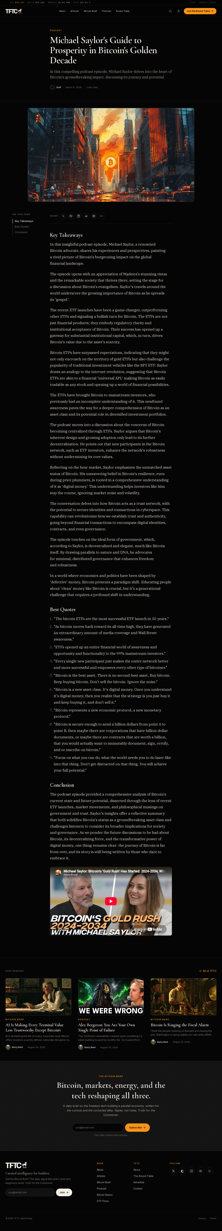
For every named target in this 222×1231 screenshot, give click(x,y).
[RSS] (209, 1171)
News (62, 11)
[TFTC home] (14, 11)
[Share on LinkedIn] (78, 216)
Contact (137, 1188)
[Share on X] (63, 216)
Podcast (106, 11)
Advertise (138, 1182)
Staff (58, 87)
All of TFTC (209, 970)
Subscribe (135, 1127)
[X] (173, 1171)
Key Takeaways (24, 220)
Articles (74, 11)
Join (62, 1192)
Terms (213, 1218)
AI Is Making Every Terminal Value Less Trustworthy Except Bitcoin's (34, 1027)
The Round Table (143, 1176)
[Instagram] (191, 1171)
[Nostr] (182, 1171)
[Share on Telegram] (94, 216)
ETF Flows (103, 1201)
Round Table (123, 11)
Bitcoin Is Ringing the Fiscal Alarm (180, 1024)
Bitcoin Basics (105, 1194)
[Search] (170, 11)
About (136, 1169)
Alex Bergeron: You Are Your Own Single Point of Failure (106, 1027)
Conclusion (21, 231)
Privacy (202, 1218)
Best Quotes (22, 226)
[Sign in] (179, 11)
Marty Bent (17, 1047)
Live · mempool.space (203, 2)
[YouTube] (200, 1171)
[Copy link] (101, 216)
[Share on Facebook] (71, 216)
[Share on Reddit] (86, 216)
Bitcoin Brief (90, 11)
